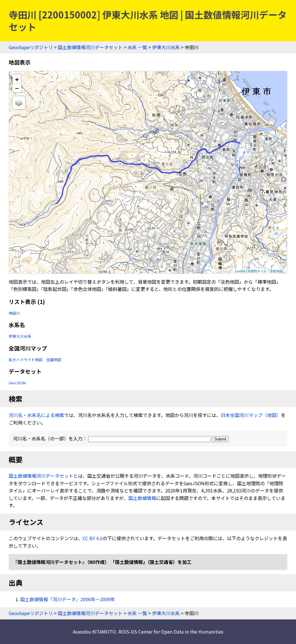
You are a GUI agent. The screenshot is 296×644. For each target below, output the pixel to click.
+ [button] (17, 79)
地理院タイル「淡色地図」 (266, 271)
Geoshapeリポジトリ (31, 47)
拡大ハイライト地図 (25, 359)
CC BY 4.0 (93, 538)
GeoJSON (17, 382)
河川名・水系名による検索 (36, 415)
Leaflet (240, 271)
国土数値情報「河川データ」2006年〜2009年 (67, 599)
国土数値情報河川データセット (90, 47)
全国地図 (53, 359)
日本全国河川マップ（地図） (251, 415)
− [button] (17, 88)
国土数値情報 (142, 497)
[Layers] (18, 102)
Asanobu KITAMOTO (94, 631)
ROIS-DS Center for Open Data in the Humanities (171, 631)
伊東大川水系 (166, 47)
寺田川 (14, 313)
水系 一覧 (137, 47)
